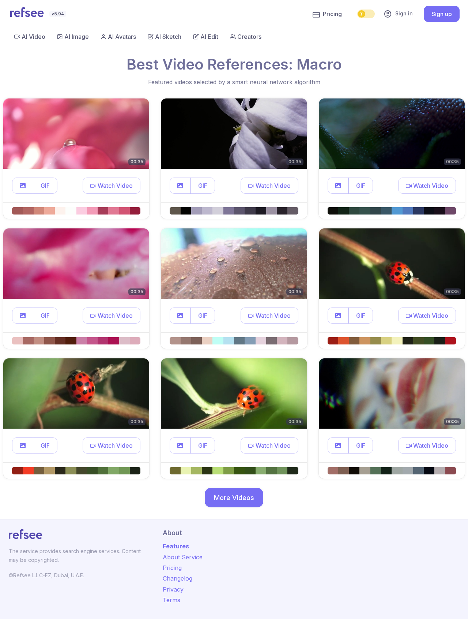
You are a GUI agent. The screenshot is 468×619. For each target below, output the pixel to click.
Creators (249, 36)
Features (176, 546)
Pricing (332, 14)
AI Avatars (122, 36)
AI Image (76, 36)
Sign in (398, 14)
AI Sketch (168, 36)
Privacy (173, 589)
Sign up (441, 14)
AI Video (33, 36)
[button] (22, 186)
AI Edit (209, 36)
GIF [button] (45, 185)
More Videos (234, 497)
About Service (183, 557)
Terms (171, 600)
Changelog (177, 578)
